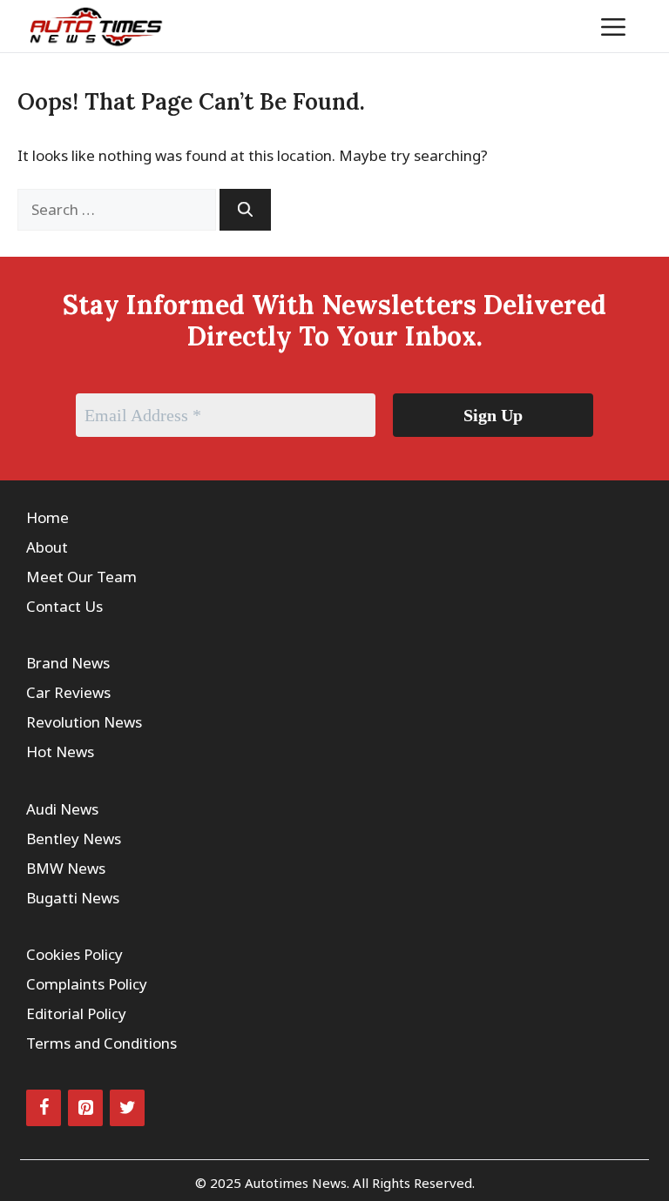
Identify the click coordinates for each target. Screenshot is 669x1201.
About (47, 547)
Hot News (60, 751)
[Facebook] (43, 1108)
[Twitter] (127, 1108)
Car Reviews (68, 692)
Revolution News (84, 722)
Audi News (62, 809)
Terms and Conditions (101, 1043)
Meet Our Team (81, 577)
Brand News (68, 663)
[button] (560, 26)
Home (47, 517)
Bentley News (73, 839)
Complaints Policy (86, 984)
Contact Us (64, 606)
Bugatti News (72, 898)
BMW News (65, 868)
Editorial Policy (76, 1013)
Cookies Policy (74, 954)
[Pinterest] (85, 1108)
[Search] (245, 210)
